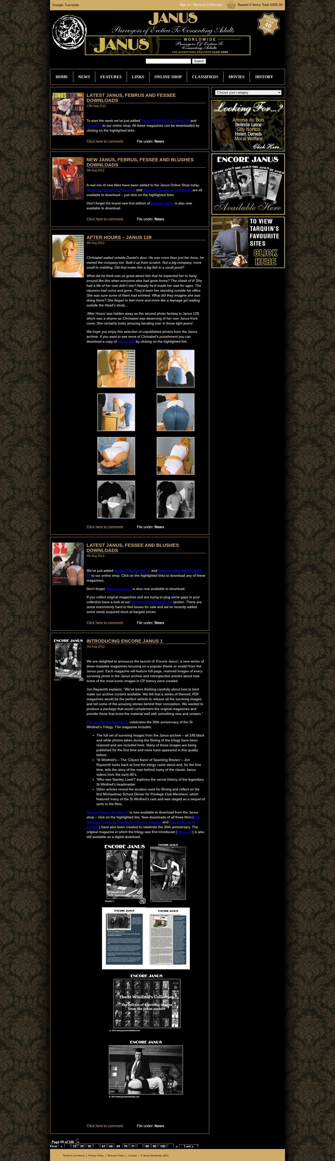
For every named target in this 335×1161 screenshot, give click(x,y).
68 (111, 1146)
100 (162, 1146)
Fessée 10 (141, 571)
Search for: (137, 61)
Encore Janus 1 (119, 589)
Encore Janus (162, 203)
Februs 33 (110, 190)
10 (74, 1146)
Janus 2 (93, 190)
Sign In (185, 5)
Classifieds (205, 77)
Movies (237, 77)
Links (138, 77)
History (264, 77)
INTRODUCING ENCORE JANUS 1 (125, 641)
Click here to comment (105, 141)
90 (154, 1146)
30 (89, 1146)
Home (62, 77)
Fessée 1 (127, 190)
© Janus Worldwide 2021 (155, 1155)
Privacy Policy (96, 1155)
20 (82, 1146)
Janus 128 (126, 341)
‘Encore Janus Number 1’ (108, 722)
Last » (188, 1146)
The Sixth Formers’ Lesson (139, 822)
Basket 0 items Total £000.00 (260, 5)
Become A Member (208, 5)
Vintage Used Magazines (151, 602)
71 (133, 1146)
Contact (132, 1155)
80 (147, 1146)
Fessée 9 (94, 125)
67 (103, 1146)
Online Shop (168, 77)
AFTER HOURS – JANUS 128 (119, 237)
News (84, 77)
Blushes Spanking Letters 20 (167, 190)
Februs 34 (181, 121)
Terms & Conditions (74, 1155)
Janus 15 (184, 832)
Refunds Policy (115, 1155)
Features (111, 77)
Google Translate (65, 5)
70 (125, 1146)
